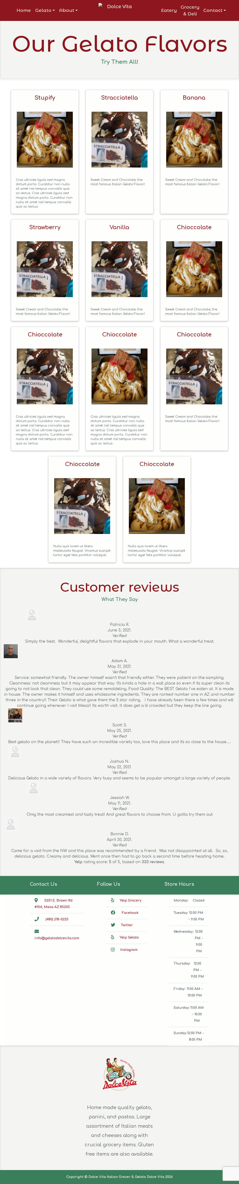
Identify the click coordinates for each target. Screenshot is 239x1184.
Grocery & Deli (190, 10)
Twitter (127, 925)
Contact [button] (212, 10)
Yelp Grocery (130, 900)
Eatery (169, 10)
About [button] (66, 10)
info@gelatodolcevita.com (57, 938)
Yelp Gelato (129, 937)
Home (24, 10)
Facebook (130, 913)
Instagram (128, 950)
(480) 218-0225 (57, 919)
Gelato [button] (43, 10)
